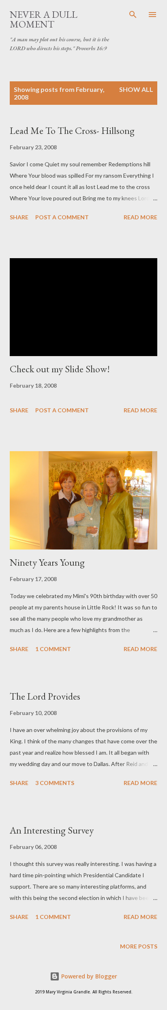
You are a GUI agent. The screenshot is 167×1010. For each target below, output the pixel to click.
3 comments (54, 782)
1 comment (53, 648)
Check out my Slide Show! (60, 369)
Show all (136, 89)
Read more (140, 217)
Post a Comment (62, 217)
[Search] (133, 14)
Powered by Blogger (88, 976)
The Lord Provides (45, 696)
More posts (138, 946)
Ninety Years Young (47, 562)
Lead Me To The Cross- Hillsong (72, 130)
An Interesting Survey (52, 830)
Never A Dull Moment (43, 19)
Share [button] (19, 217)
